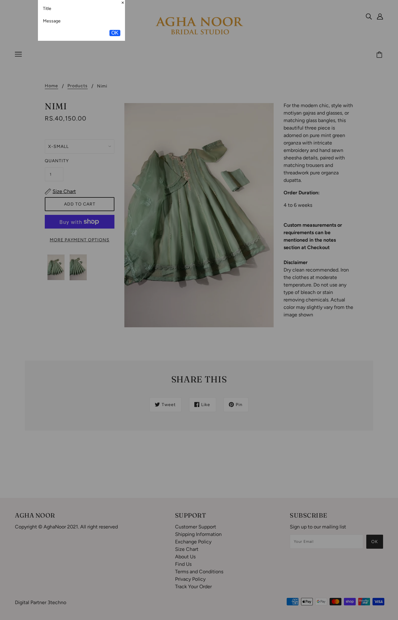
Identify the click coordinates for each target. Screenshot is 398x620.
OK (114, 73)
